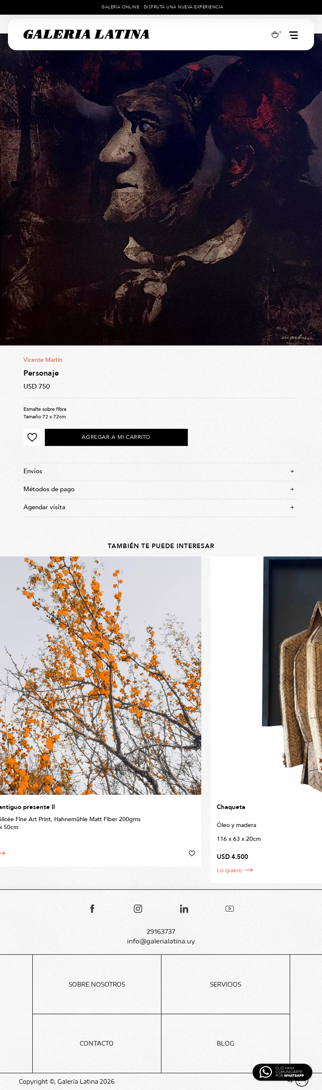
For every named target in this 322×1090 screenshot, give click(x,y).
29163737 (161, 931)
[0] (274, 34)
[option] (161, 189)
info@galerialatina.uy (161, 941)
